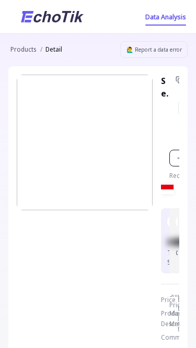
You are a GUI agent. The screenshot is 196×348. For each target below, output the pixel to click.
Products (23, 49)
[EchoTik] (52, 16)
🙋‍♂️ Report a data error (154, 49)
